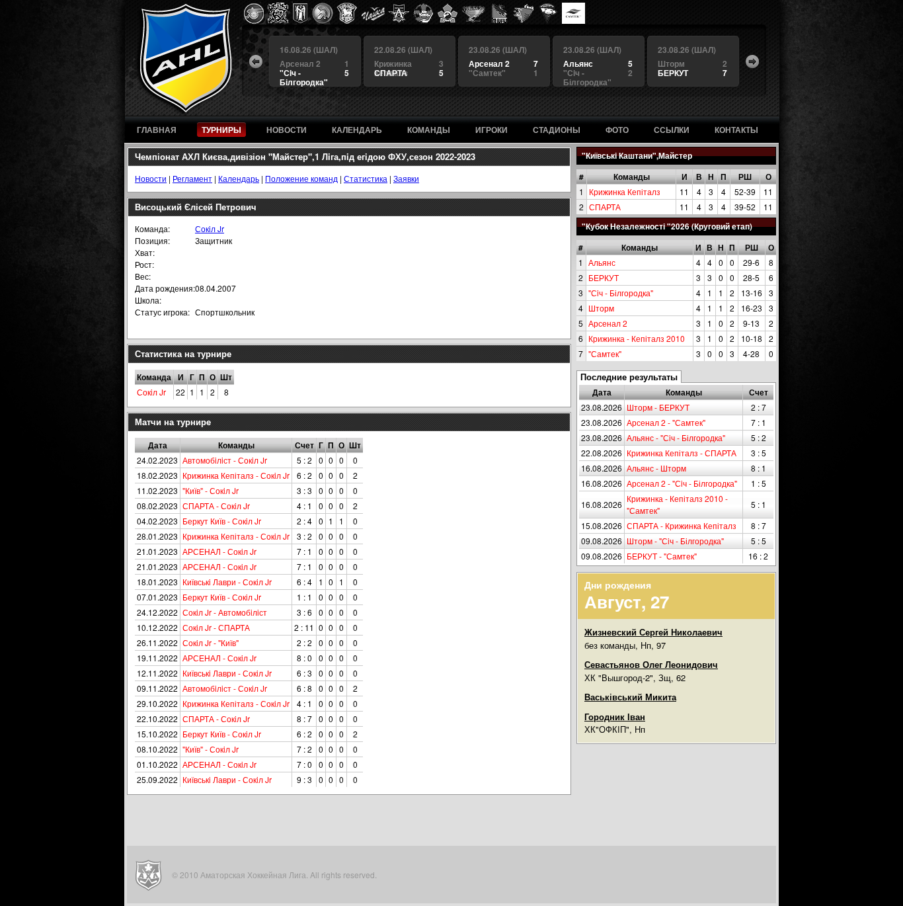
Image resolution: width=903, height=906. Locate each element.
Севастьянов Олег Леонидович (651, 664)
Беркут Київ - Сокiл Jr (221, 520)
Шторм (601, 307)
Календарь (238, 178)
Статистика (365, 178)
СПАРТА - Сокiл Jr (216, 505)
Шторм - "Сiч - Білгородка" (675, 540)
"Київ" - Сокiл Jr (210, 490)
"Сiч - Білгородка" (620, 292)
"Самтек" (604, 353)
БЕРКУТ (603, 277)
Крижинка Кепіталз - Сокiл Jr (236, 475)
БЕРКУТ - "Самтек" (662, 555)
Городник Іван (614, 716)
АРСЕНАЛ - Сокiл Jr (219, 551)
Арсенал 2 (607, 323)
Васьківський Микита (630, 696)
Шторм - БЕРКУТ (658, 407)
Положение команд (301, 178)
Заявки (406, 178)
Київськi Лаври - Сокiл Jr (227, 581)
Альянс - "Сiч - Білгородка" (676, 437)
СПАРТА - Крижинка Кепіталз (681, 525)
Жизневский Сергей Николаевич (653, 632)
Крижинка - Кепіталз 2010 (636, 338)
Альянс (601, 262)
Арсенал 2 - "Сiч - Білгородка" (682, 483)
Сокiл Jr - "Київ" (210, 642)
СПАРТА (605, 206)
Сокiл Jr (209, 228)
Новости (151, 178)
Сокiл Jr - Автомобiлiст (224, 612)
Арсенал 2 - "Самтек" (666, 422)
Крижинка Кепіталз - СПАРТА (681, 452)
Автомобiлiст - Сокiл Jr (224, 460)
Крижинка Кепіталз (624, 191)
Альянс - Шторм (656, 468)
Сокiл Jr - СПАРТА (216, 627)
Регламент (192, 178)
